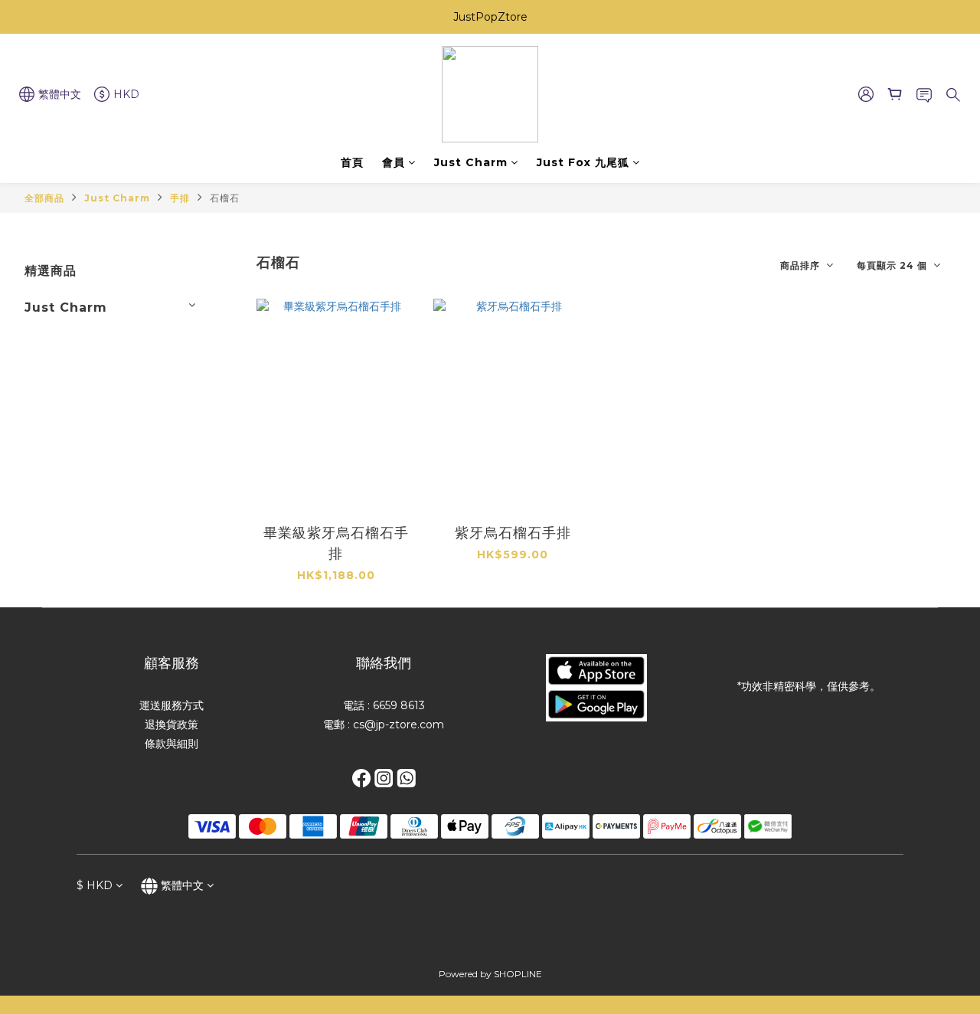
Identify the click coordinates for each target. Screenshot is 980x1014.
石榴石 (225, 198)
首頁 (352, 162)
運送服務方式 (171, 705)
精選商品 (50, 270)
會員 (393, 162)
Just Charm (471, 162)
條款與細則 (171, 744)
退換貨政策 (171, 724)
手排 (180, 198)
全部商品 (44, 198)
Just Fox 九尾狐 (583, 162)
